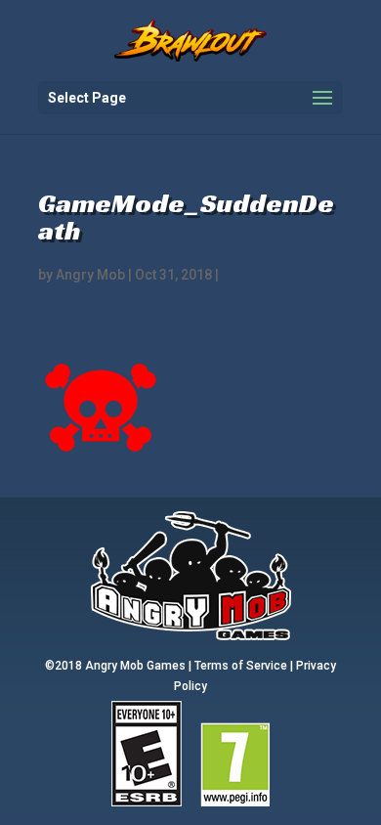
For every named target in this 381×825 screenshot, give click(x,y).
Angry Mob (90, 274)
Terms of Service (240, 666)
